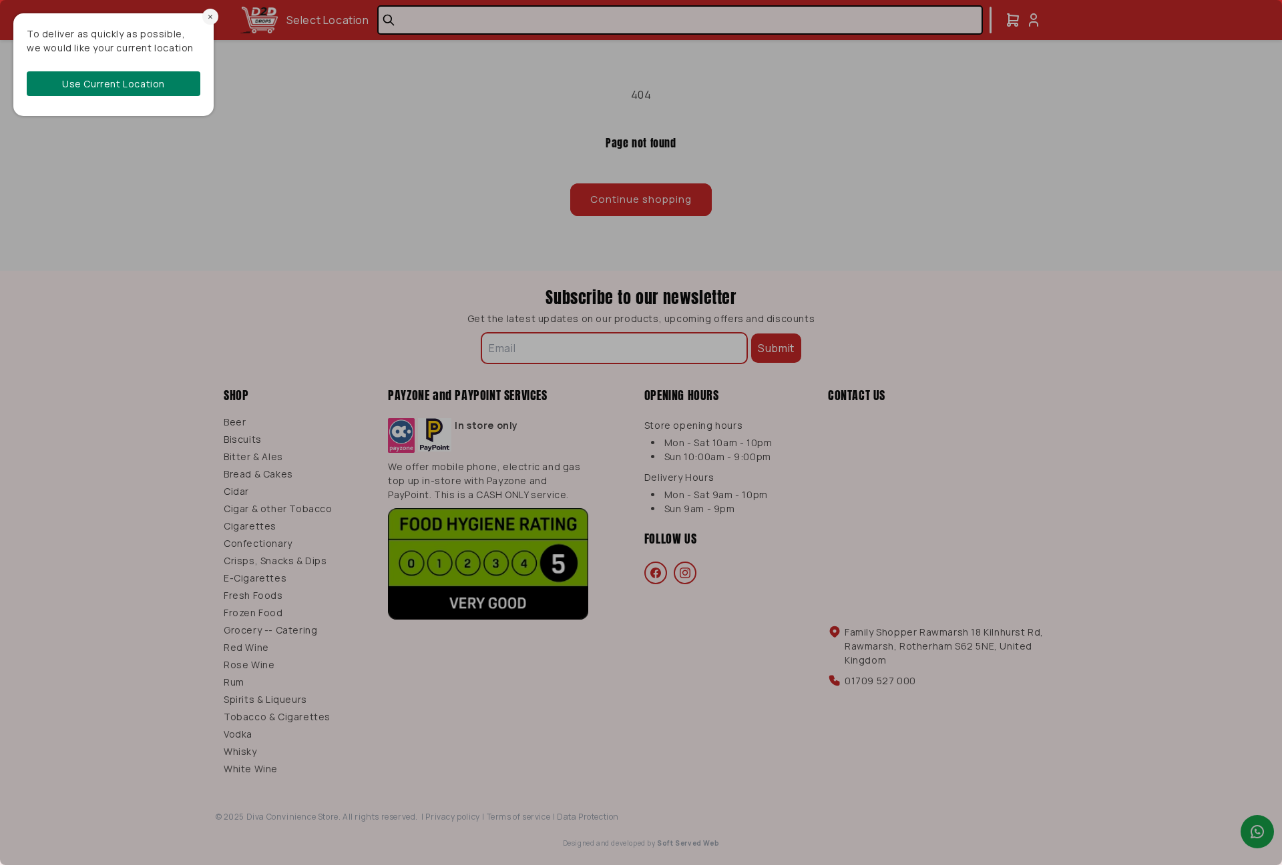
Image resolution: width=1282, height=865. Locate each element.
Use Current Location (113, 83)
